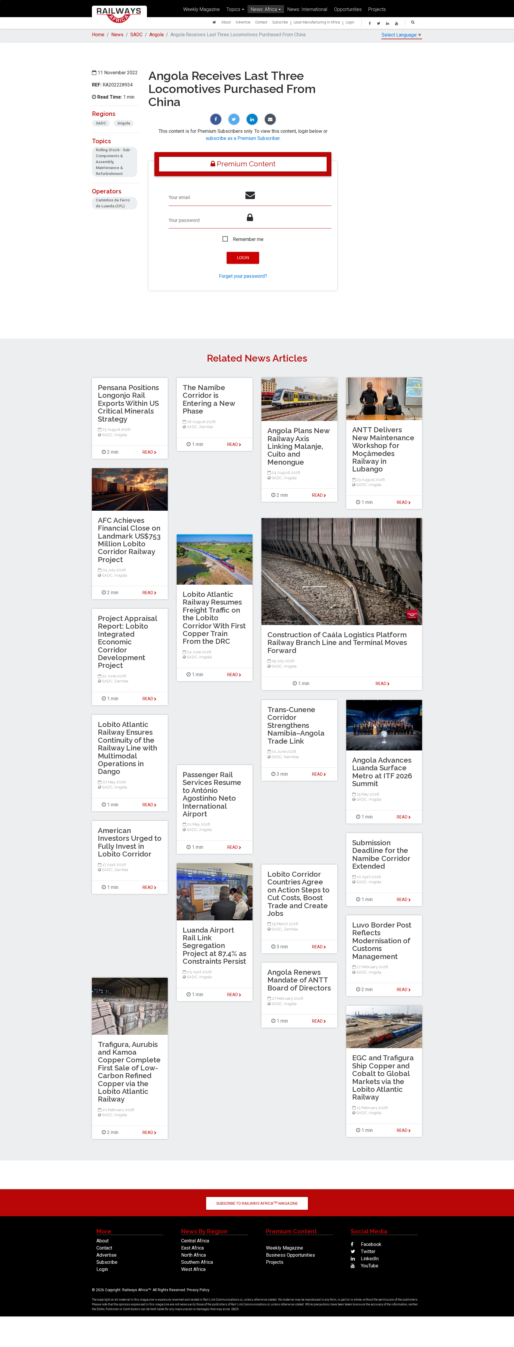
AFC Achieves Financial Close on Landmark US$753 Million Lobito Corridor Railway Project (129, 540)
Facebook (370, 1244)
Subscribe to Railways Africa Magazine (257, 1203)
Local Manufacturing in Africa (317, 22)
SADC (136, 34)
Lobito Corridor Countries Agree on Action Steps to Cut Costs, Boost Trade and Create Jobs (298, 894)
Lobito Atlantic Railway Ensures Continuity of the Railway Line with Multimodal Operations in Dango (127, 748)
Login (350, 22)
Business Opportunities (290, 1255)
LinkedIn (369, 1258)
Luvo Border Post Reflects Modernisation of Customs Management (381, 941)
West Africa (193, 1269)
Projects (377, 9)
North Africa (193, 1255)
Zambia (206, 427)
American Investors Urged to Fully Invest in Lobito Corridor (130, 842)
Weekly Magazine (201, 9)
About (226, 22)
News (117, 34)
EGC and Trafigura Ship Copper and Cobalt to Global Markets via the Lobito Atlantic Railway (383, 1077)
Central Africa (195, 1241)
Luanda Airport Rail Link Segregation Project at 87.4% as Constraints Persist (214, 946)
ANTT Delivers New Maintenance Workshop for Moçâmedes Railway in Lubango (383, 449)
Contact (261, 22)
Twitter (367, 1251)
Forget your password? (243, 276)
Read (318, 495)
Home (98, 34)
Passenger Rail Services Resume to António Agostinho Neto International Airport (212, 794)
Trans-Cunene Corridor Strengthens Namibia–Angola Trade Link (296, 725)
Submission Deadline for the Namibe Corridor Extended (381, 854)
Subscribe (280, 22)
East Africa (192, 1248)
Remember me (248, 239)
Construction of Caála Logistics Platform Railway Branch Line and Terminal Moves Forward (337, 642)
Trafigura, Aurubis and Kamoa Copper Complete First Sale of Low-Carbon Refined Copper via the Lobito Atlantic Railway (129, 1072)
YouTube (369, 1266)
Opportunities (348, 9)
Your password (184, 220)
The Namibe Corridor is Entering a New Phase (209, 399)
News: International (307, 9)
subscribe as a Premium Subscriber (243, 138)
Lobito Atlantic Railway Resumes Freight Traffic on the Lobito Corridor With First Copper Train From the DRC (214, 618)
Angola (156, 34)
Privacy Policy (198, 1290)
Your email (179, 197)
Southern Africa (197, 1262)
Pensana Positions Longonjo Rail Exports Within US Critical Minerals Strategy (128, 403)
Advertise (243, 22)
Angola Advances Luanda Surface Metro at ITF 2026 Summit (382, 772)
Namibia (291, 757)
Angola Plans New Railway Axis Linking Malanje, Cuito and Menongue (298, 446)
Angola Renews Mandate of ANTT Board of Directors (299, 980)
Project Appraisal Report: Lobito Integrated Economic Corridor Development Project (127, 642)
